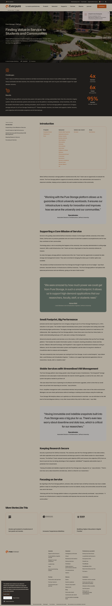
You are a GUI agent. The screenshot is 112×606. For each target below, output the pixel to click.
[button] (8, 601)
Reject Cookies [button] (16, 598)
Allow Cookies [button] (7, 598)
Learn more (6, 594)
